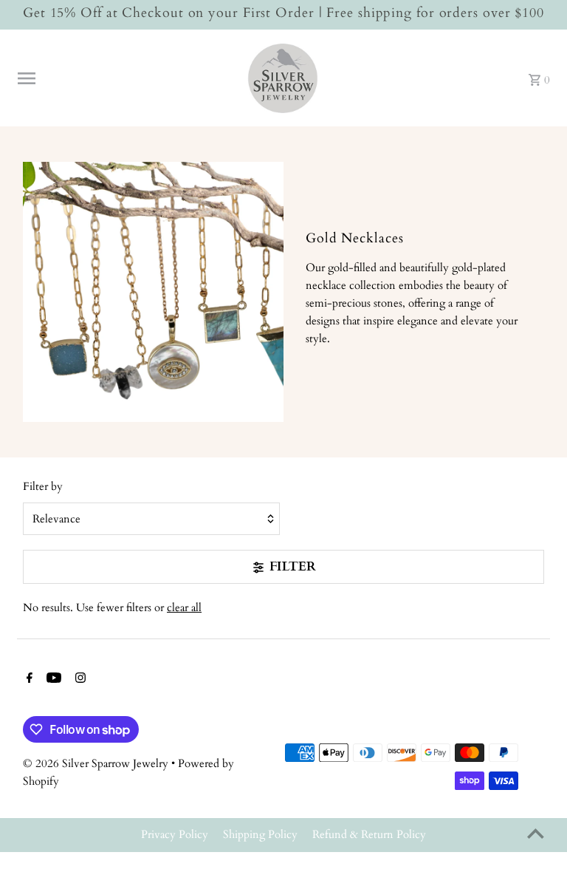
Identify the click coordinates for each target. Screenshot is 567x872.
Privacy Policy (174, 834)
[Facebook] (27, 679)
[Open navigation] (125, 78)
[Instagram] (79, 679)
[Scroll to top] (535, 833)
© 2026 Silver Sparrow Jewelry (97, 763)
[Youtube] (52, 679)
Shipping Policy (260, 834)
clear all (184, 607)
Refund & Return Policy (369, 834)
